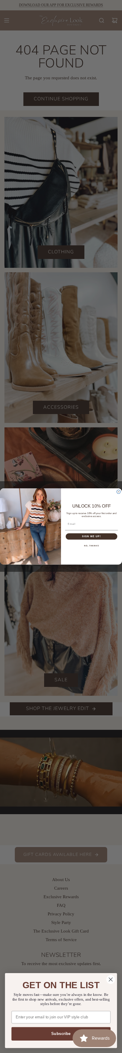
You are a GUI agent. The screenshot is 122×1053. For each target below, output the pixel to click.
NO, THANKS (91, 546)
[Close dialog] (119, 492)
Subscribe (61, 1034)
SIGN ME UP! (91, 536)
